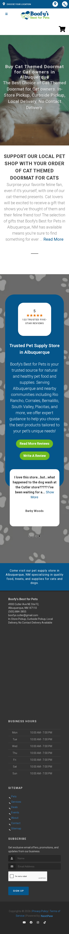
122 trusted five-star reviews (34, 321)
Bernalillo (50, 400)
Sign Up (18, 890)
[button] (30, 536)
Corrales (32, 400)
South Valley (22, 406)
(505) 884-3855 (17, 611)
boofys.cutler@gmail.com (23, 615)
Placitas (42, 406)
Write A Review (34, 456)
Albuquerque (24, 388)
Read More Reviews (34, 443)
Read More (53, 239)
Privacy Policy (40, 911)
